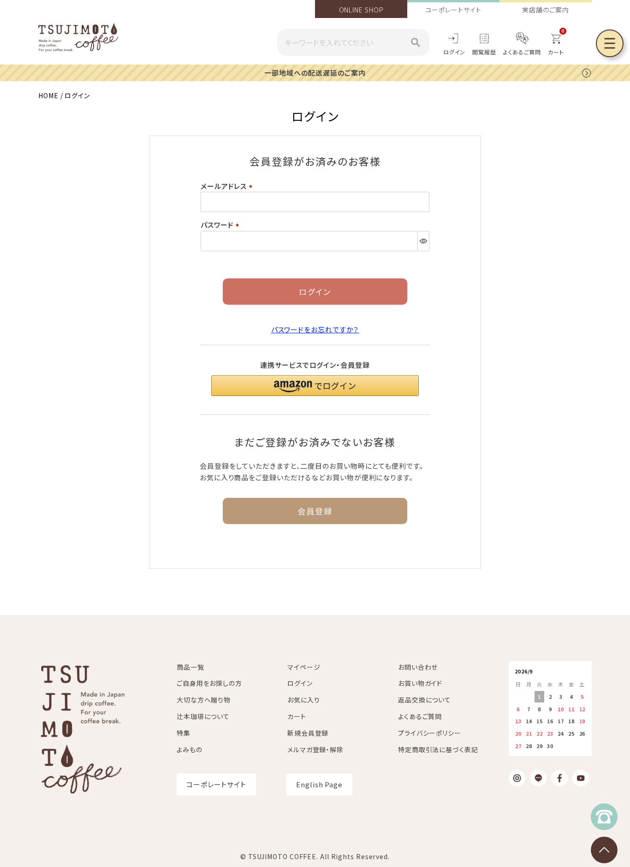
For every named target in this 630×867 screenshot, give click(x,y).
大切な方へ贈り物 (204, 699)
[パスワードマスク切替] (423, 241)
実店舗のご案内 (545, 9)
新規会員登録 (307, 732)
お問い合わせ (418, 667)
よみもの (189, 749)
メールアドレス (228, 186)
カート (296, 716)
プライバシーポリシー (429, 732)
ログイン (454, 52)
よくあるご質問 (522, 52)
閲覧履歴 (484, 52)
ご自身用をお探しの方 (209, 683)
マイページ (304, 667)
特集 (183, 732)
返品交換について (424, 699)
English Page (319, 784)
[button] (315, 385)
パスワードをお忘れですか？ (315, 329)
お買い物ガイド (420, 683)
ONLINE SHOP (361, 9)
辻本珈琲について (203, 716)
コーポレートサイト (453, 9)
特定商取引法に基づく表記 (438, 749)
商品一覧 (190, 667)
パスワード (221, 225)
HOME (48, 95)
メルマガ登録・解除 (315, 749)
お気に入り (303, 699)
